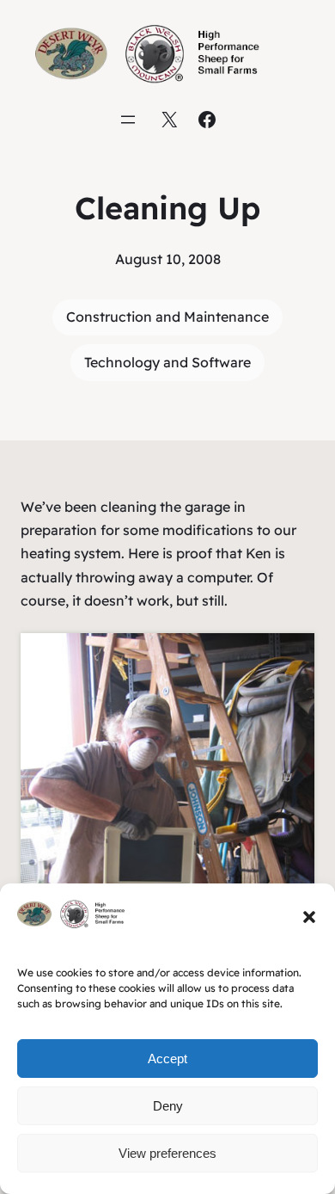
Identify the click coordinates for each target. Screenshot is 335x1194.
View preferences (167, 1153)
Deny (168, 1106)
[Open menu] (128, 119)
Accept (167, 1058)
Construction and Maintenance (167, 316)
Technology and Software (167, 362)
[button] (309, 917)
